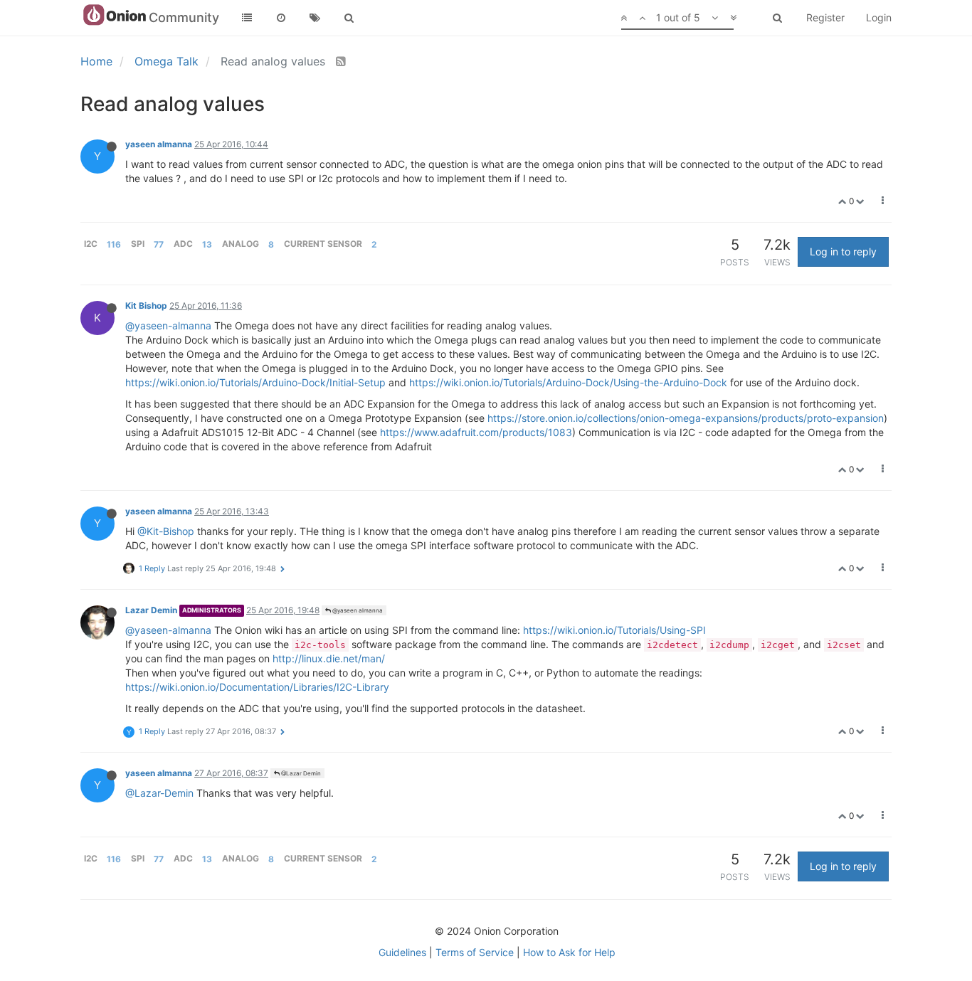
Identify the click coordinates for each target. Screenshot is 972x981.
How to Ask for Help (569, 952)
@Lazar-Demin (159, 793)
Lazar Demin (151, 610)
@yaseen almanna (357, 610)
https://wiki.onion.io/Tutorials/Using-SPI (614, 630)
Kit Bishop (146, 305)
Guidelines (402, 952)
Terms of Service (474, 952)
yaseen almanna (158, 144)
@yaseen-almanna (168, 325)
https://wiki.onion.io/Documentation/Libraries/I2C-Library (257, 687)
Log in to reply (843, 251)
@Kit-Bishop (165, 531)
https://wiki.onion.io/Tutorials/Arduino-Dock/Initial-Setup (255, 382)
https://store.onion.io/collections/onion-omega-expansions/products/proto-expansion (685, 418)
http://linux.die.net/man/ (329, 658)
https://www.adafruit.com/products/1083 (476, 432)
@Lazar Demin (300, 773)
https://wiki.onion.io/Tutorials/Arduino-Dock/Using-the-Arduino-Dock (568, 382)
